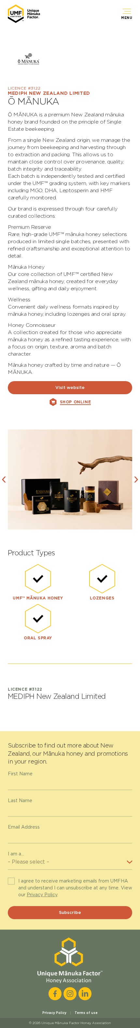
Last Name (20, 800)
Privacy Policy (42, 894)
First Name (20, 773)
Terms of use (86, 1013)
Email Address (24, 827)
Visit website (70, 387)
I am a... (16, 853)
